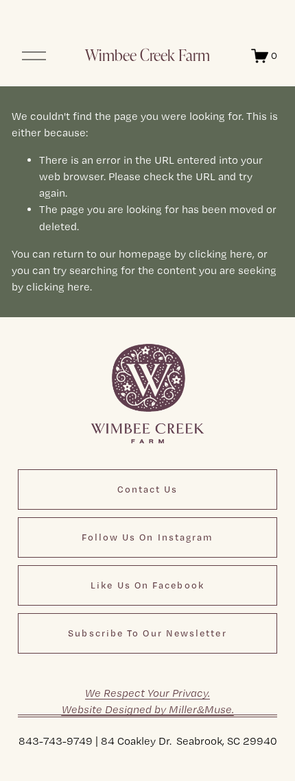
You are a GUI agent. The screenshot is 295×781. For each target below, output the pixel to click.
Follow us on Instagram (148, 537)
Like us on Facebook (147, 585)
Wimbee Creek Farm (147, 55)
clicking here (220, 253)
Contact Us (147, 489)
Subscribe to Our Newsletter (147, 633)
